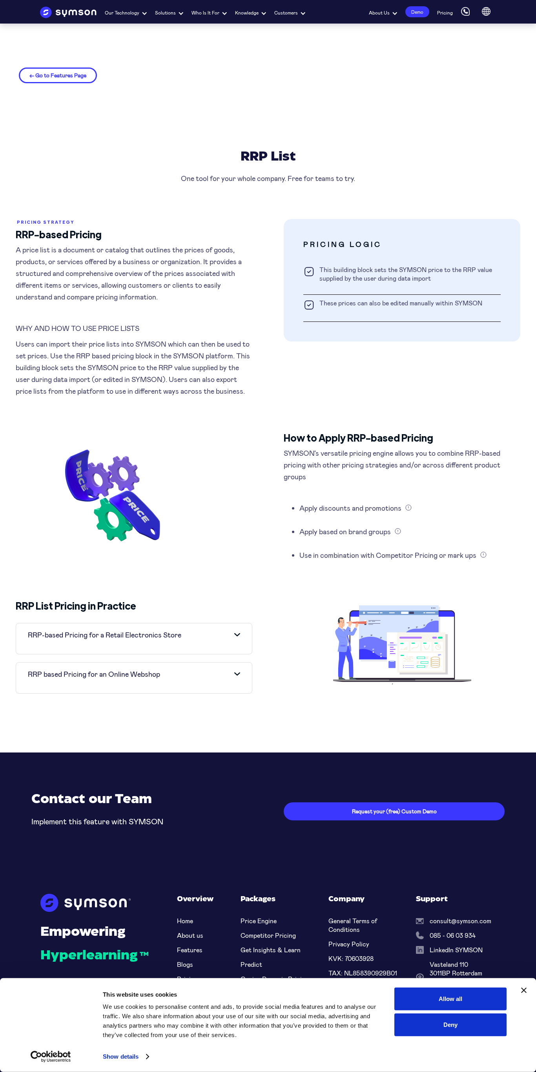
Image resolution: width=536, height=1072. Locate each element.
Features (189, 949)
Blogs (185, 964)
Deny (450, 1024)
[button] (126, 12)
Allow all (450, 998)
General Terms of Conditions (352, 925)
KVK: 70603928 (351, 958)
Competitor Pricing (268, 935)
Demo (417, 12)
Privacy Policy (348, 944)
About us (190, 935)
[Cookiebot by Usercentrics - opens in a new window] (50, 1057)
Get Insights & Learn (271, 949)
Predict (251, 964)
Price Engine (259, 920)
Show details (121, 1056)
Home (185, 920)
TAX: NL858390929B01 (362, 973)
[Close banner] (524, 990)
